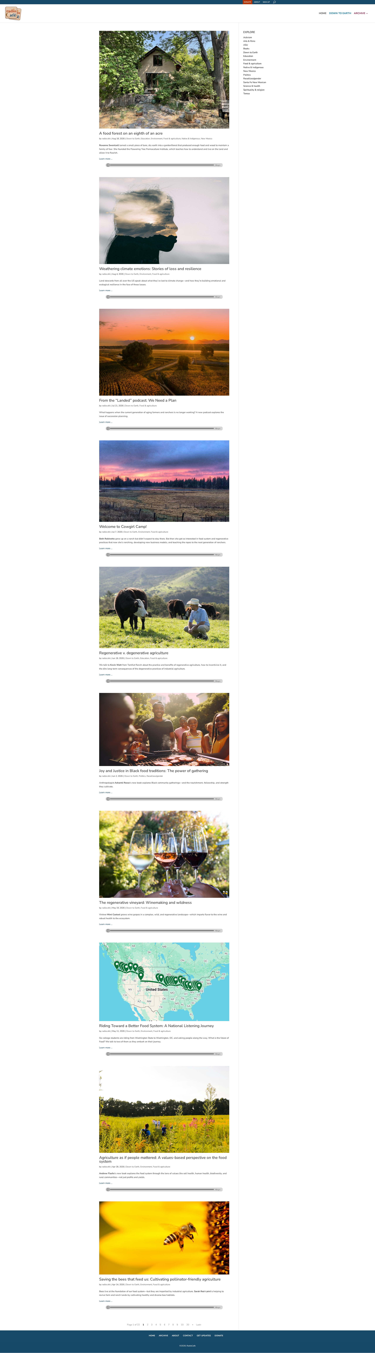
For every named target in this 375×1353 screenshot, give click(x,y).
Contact (188, 1335)
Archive (359, 13)
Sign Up (266, 2)
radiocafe (106, 138)
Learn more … (105, 158)
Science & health (251, 86)
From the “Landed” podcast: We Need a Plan (137, 400)
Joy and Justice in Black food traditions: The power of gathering (153, 770)
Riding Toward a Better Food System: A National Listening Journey (156, 1025)
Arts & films (249, 41)
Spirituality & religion (254, 89)
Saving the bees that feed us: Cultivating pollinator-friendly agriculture (160, 1279)
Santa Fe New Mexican (254, 82)
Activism (247, 37)
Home (322, 13)
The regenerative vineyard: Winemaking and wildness (145, 902)
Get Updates (204, 1335)
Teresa (246, 93)
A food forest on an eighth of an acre (131, 133)
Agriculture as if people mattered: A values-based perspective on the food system (163, 1159)
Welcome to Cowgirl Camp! (123, 526)
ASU (245, 44)
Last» (198, 1324)
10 (182, 1324)
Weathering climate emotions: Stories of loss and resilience (150, 268)
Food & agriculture (172, 138)
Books (246, 48)
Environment (156, 138)
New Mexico (206, 138)
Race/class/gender (155, 776)
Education (145, 138)
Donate (247, 2)
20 (187, 1324)
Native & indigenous (191, 138)
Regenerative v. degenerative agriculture (133, 653)
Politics (142, 776)
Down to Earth (340, 13)
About (257, 2)
